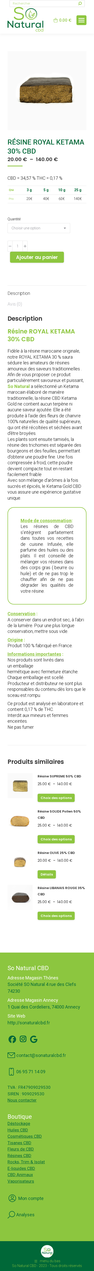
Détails (47, 874)
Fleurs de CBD (21, 1149)
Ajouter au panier (37, 257)
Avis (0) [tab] (15, 304)
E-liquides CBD (21, 1168)
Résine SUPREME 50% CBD (59, 776)
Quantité (14, 219)
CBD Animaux (20, 1174)
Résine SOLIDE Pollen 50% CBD (59, 814)
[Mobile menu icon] (81, 20)
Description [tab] (19, 293)
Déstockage (19, 1123)
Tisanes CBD (19, 1142)
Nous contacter (22, 1100)
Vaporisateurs (21, 1181)
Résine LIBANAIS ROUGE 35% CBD (61, 891)
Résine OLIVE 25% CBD (56, 852)
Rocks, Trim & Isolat (26, 1161)
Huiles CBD (18, 1129)
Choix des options (56, 797)
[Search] (80, 3)
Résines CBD (19, 1155)
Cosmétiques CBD (25, 1136)
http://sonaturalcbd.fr (29, 1022)
